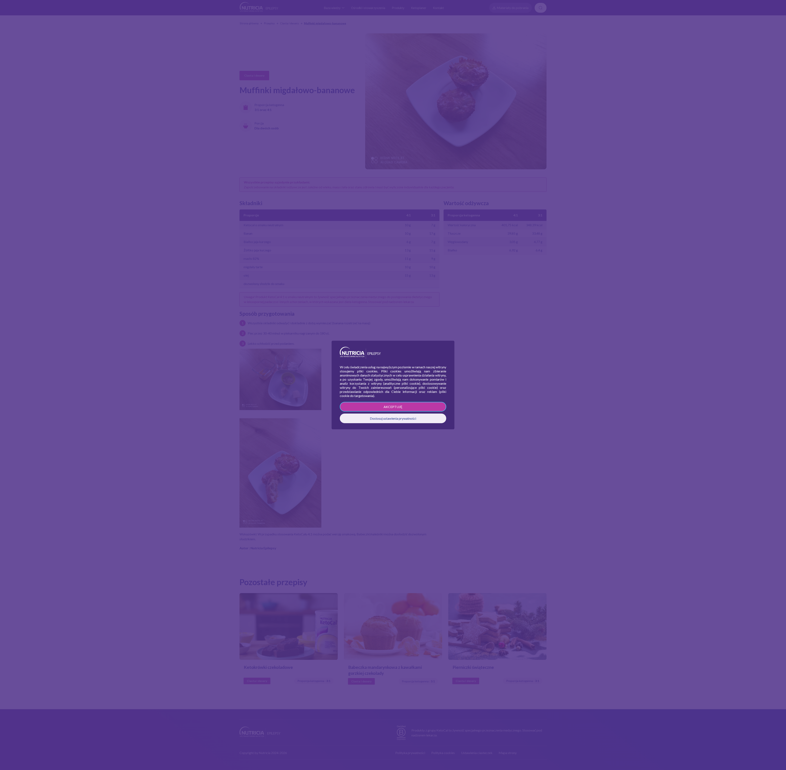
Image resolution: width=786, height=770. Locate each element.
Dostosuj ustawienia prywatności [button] (393, 418)
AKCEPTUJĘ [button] (393, 407)
